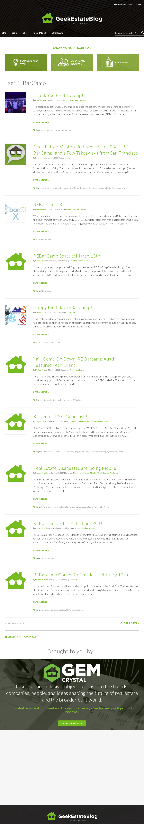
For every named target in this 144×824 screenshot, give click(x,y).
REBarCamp (67, 130)
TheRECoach (40, 421)
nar (42, 558)
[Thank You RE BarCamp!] (15, 112)
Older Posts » (129, 623)
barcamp (45, 342)
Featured (71, 312)
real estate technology (88, 507)
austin (44, 400)
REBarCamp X (47, 204)
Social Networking (98, 451)
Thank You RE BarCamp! (58, 95)
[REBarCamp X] (15, 221)
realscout (101, 188)
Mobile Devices (103, 473)
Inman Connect (89, 188)
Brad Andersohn (41, 473)
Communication (84, 421)
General (92, 528)
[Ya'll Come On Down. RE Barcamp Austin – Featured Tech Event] (15, 372)
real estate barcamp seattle (53, 610)
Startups (71, 158)
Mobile (93, 473)
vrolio (125, 188)
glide (74, 188)
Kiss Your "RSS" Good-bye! (60, 416)
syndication (112, 451)
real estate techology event (59, 400)
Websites (114, 473)
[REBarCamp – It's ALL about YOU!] (15, 536)
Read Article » (41, 122)
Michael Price (40, 312)
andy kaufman (47, 130)
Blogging (72, 421)
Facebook (55, 451)
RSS (139, 4)
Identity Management (100, 421)
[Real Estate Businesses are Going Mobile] (15, 481)
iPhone (86, 473)
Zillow (120, 451)
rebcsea (80, 610)
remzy (119, 188)
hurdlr (79, 188)
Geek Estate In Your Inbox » (22, 637)
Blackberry (77, 473)
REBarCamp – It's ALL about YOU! (68, 523)
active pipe (46, 188)
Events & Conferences (77, 100)
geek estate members (61, 188)
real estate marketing (67, 507)
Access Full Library (72, 723)
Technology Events (77, 370)
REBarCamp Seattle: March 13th (66, 256)
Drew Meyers (40, 100)
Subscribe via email (124, 4)
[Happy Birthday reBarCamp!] (15, 324)
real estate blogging (69, 451)
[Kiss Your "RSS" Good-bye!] (15, 429)
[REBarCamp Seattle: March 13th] (15, 269)
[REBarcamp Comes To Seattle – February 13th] (15, 588)
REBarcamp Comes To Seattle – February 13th (80, 574)
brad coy (57, 130)
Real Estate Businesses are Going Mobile (74, 468)
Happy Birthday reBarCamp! (62, 307)
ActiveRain (46, 451)
